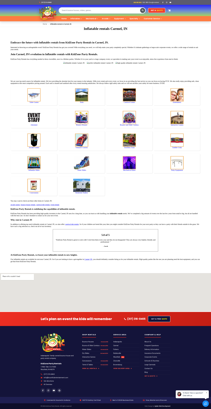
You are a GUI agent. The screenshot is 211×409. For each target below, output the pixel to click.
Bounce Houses (88, 342)
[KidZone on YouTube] (170, 2)
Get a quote (150, 376)
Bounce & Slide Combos (91, 346)
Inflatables (75, 18)
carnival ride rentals (43, 205)
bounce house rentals (28, 205)
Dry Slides (85, 353)
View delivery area (121, 368)
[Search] (142, 10)
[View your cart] (169, 10)
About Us (148, 342)
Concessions (87, 361)
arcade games (15, 205)
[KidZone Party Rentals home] (47, 10)
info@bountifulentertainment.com (56, 378)
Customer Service (152, 18)
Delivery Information (152, 349)
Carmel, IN (88, 259)
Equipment (119, 18)
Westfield (118, 357)
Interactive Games (88, 357)
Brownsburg (117, 365)
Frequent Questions (152, 346)
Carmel (115, 346)
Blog (146, 372)
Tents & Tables (87, 365)
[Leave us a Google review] (59, 390)
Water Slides (86, 349)
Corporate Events (151, 357)
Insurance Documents (152, 353)
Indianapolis (117, 342)
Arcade (105, 18)
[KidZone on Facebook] (162, 2)
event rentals (55, 205)
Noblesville (117, 353)
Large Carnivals (150, 365)
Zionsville (116, 361)
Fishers (116, 349)
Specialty (134, 18)
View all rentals (89, 368)
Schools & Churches (152, 361)
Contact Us (149, 368)
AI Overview (48, 384)
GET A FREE (159, 319)
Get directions (49, 381)
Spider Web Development (162, 406)
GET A (157, 10)
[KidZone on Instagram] (166, 2)
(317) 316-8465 (49, 374)
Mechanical (91, 18)
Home (64, 18)
